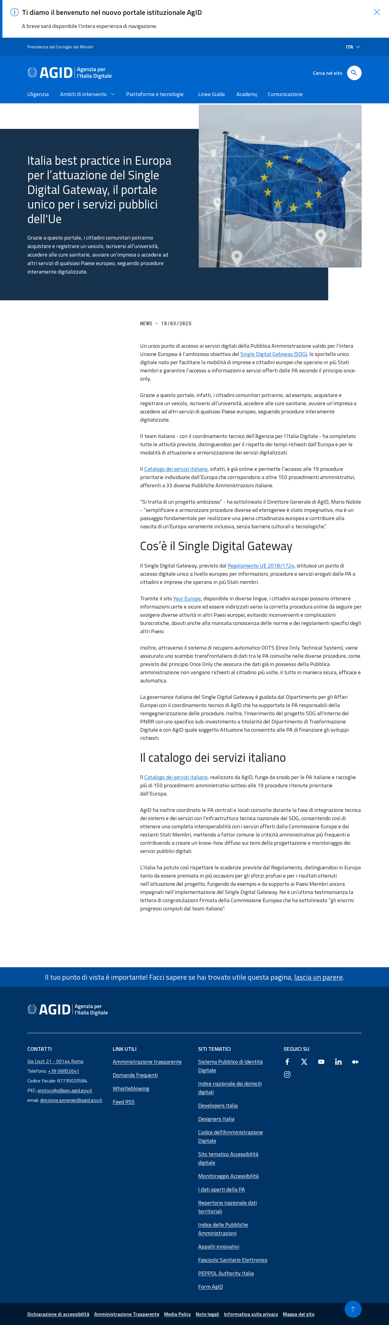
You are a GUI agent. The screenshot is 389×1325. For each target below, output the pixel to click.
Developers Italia (218, 1105)
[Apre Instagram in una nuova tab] (287, 1074)
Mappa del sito (299, 1314)
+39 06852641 (63, 1071)
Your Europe (187, 598)
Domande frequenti (135, 1075)
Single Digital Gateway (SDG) (273, 354)
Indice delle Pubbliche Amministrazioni (223, 1228)
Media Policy (177, 1314)
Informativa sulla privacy (251, 1314)
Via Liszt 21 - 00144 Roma (55, 1061)
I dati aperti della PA (221, 1189)
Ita (349, 46)
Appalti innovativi (218, 1246)
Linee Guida (211, 94)
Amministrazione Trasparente (126, 1314)
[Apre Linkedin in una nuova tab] (338, 1061)
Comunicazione (285, 94)
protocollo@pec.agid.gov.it (65, 1090)
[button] (377, 12)
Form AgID (210, 1286)
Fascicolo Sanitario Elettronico (232, 1260)
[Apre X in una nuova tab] (304, 1061)
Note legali (207, 1314)
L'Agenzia (38, 94)
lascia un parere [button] (318, 976)
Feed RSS (124, 1102)
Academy (246, 94)
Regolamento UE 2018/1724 (261, 565)
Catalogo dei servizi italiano (176, 469)
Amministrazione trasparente (147, 1062)
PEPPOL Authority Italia (226, 1273)
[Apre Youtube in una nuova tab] (321, 1061)
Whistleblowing (131, 1088)
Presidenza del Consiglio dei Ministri (60, 46)
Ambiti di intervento (83, 94)
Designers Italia (216, 1119)
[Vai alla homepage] (69, 73)
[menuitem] (38, 94)
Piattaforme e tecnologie (155, 94)
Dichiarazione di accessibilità (58, 1314)
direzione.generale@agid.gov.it (71, 1100)
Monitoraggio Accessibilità (228, 1176)
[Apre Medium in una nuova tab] (355, 1061)
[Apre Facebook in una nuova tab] (287, 1061)
